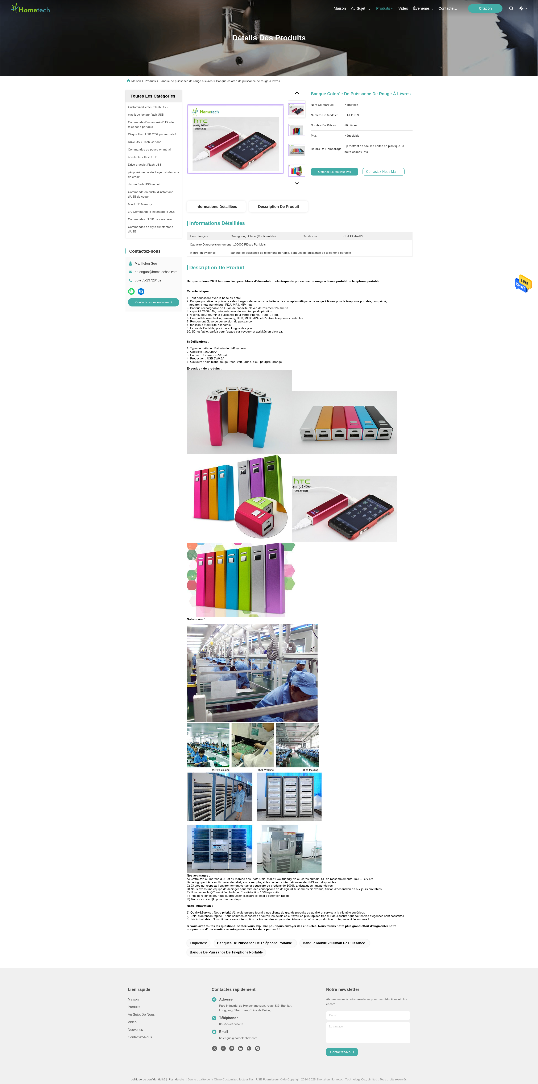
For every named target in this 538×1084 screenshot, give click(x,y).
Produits (150, 81)
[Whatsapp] (131, 291)
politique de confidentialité (148, 1079)
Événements (423, 8)
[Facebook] (223, 1049)
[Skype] (141, 291)
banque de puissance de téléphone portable (226, 952)
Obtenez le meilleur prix (334, 171)
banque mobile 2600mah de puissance (334, 943)
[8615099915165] (249, 1049)
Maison (340, 8)
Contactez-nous (140, 1037)
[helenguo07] (258, 1049)
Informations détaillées (216, 207)
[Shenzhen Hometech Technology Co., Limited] (30, 8)
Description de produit (278, 207)
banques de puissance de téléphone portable (254, 943)
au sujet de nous (361, 8)
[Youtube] (232, 1049)
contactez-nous (448, 8)
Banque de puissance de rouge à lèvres (186, 81)
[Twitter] (215, 1049)
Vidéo (132, 1022)
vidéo (403, 8)
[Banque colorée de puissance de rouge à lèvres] (235, 139)
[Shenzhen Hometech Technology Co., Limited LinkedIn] (240, 1049)
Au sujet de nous (141, 1014)
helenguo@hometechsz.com (156, 272)
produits (383, 8)
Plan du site (176, 1079)
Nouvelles (135, 1029)
